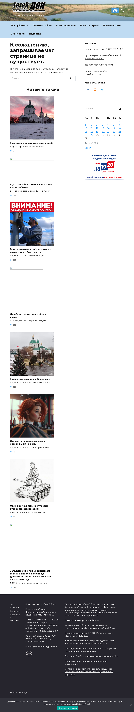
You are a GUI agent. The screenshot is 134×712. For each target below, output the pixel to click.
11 (91, 128)
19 (97, 131)
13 (103, 128)
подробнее (60, 701)
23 (120, 131)
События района (42, 25)
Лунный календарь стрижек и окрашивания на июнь (28, 442)
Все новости (18, 34)
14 (108, 128)
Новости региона (66, 25)
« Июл (88, 148)
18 (92, 131)
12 (97, 128)
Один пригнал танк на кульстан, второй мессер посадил (29, 507)
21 (108, 131)
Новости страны (89, 25)
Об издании (14, 606)
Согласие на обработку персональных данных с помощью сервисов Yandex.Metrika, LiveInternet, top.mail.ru (89, 672)
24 (86, 135)
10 (86, 128)
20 (103, 131)
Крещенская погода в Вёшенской (30, 379)
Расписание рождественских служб (31, 143)
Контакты (14, 611)
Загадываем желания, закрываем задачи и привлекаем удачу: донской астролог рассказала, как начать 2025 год (30, 575)
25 (92, 135)
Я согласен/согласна (68, 708)
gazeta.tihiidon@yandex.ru (99, 65)
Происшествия (112, 25)
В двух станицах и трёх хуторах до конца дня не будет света (30, 250)
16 (120, 128)
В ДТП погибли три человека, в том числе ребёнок (31, 185)
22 (114, 131)
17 (86, 131)
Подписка (35, 34)
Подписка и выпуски (15, 617)
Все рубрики (18, 25)
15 (114, 128)
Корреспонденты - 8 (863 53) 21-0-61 (104, 49)
